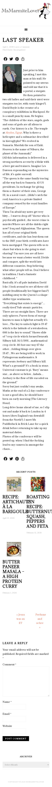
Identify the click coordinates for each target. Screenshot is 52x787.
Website (7, 726)
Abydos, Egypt (13, 132)
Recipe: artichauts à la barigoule (17, 504)
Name (7, 701)
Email (7, 713)
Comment (9, 664)
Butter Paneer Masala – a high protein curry (13, 574)
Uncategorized (19, 50)
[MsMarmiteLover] (26, 21)
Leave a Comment (22, 47)
